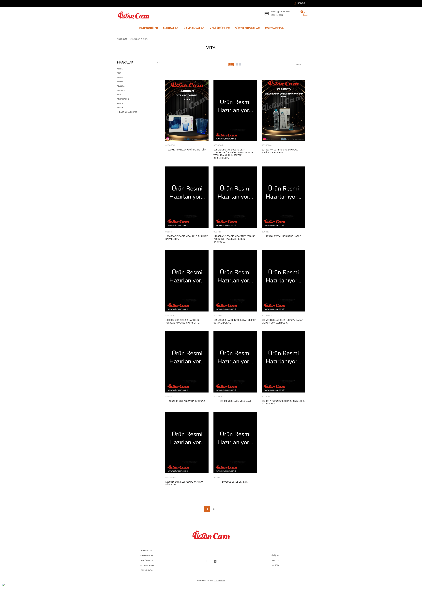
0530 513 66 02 (277, 15)
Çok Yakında (274, 28)
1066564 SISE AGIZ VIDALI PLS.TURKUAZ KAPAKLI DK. (186, 237)
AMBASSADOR (123, 99)
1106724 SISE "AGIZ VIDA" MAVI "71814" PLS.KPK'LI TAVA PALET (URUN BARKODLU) (234, 239)
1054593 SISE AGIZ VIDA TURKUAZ (187, 401)
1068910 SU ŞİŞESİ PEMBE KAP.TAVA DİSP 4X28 (184, 483)
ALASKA (120, 82)
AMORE (120, 108)
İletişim (275, 565)
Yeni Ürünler (220, 28)
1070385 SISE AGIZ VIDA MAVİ (235, 401)
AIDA (119, 73)
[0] (305, 14)
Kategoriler (148, 28)
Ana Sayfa (122, 38)
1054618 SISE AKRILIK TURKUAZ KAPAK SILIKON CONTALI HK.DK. (282, 321)
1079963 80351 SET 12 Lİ (235, 482)
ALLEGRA (120, 86)
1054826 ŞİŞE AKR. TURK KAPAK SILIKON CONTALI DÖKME (234, 321)
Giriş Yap (275, 555)
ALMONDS (121, 90)
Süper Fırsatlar (247, 28)
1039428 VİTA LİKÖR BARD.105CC (283, 236)
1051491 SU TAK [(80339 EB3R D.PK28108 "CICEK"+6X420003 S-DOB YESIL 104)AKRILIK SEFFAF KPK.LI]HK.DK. (233, 153)
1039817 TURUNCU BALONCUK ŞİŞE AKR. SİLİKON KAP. (283, 402)
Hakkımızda (146, 550)
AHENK (119, 69)
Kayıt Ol (275, 560)
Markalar (171, 28)
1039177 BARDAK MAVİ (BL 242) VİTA (186, 149)
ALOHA (120, 95)
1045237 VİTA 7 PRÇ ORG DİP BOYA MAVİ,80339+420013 (280, 151)
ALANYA (120, 77)
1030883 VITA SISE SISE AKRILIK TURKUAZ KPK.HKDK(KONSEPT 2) (182, 321)
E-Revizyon (219, 581)
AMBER (120, 103)
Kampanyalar (194, 28)
